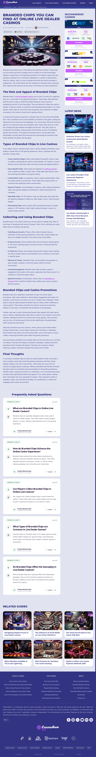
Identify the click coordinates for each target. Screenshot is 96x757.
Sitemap (79, 754)
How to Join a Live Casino (18, 681)
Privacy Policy (38, 754)
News (91, 3)
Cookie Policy (18, 754)
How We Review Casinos (81, 685)
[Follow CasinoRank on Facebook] (68, 720)
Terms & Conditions (59, 754)
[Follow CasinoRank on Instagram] (73, 720)
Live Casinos (36, 3)
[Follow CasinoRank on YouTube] (82, 720)
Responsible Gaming (51, 688)
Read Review (79, 46)
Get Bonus (79, 42)
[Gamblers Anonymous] (38, 738)
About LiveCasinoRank (81, 681)
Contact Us (81, 698)
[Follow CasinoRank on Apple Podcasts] (91, 720)
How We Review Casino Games (81, 691)
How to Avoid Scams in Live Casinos (18, 688)
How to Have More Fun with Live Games (18, 685)
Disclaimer (81, 695)
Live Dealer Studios (69, 3)
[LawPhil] (29, 738)
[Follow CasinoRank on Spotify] (86, 720)
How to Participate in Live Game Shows (18, 695)
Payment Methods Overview (51, 691)
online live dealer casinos (24, 96)
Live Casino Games (51, 3)
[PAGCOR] (22, 738)
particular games (51, 169)
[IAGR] (65, 738)
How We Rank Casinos (81, 688)
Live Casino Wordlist (51, 681)
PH (5, 720)
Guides (82, 3)
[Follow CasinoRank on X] (78, 720)
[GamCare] (51, 738)
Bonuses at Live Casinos (51, 685)
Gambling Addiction (51, 695)
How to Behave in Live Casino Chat (18, 691)
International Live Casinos (51, 698)
